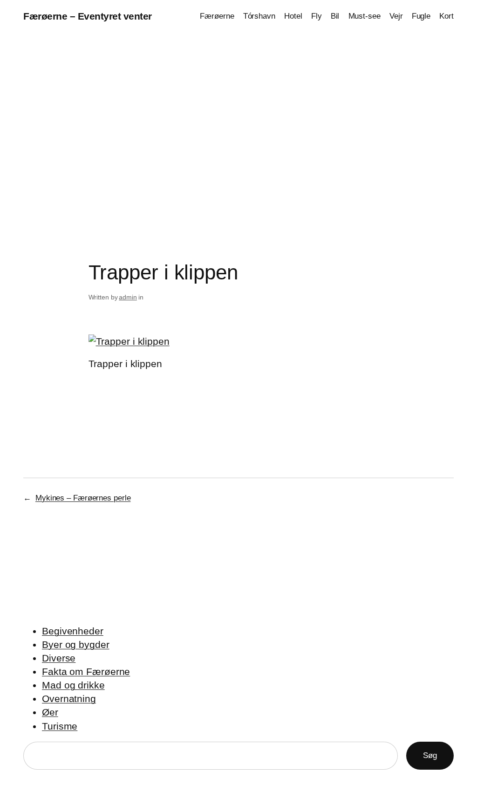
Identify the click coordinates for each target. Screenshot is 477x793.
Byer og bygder (75, 644)
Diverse (58, 658)
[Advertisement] (238, 130)
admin (128, 297)
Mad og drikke (73, 685)
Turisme (59, 726)
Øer (50, 712)
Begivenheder (72, 631)
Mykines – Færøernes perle (83, 497)
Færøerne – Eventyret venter (87, 16)
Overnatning (69, 698)
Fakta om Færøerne (86, 671)
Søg (430, 755)
